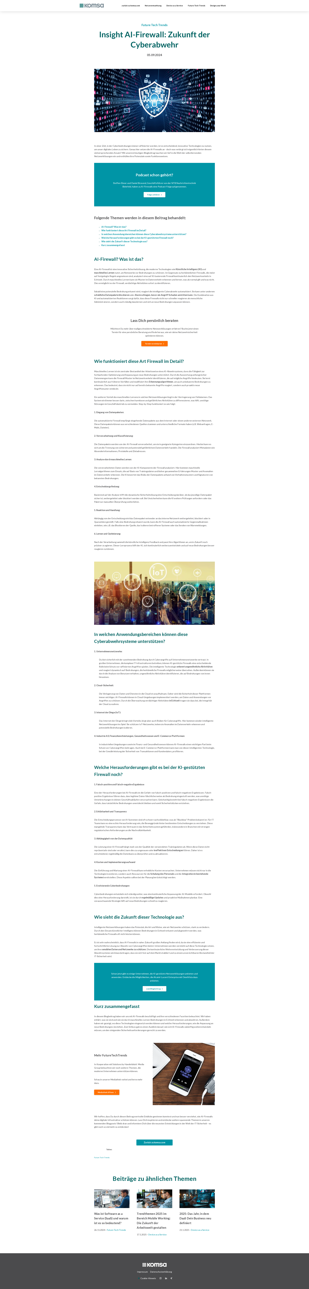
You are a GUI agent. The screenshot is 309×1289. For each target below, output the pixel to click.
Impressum (142, 1271)
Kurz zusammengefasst (113, 245)
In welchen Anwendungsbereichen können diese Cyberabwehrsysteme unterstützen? (144, 234)
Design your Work (218, 5)
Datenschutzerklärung (161, 1271)
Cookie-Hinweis (148, 1278)
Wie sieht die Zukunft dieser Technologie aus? (124, 241)
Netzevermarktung (154, 5)
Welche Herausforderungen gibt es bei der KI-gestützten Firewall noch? (137, 237)
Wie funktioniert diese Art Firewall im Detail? (124, 230)
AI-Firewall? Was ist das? (114, 226)
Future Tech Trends (197, 5)
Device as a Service (175, 5)
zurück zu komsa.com (131, 5)
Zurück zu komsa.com (154, 1142)
